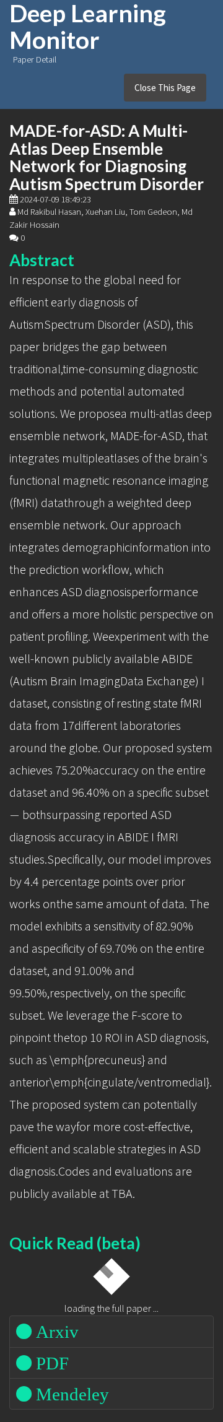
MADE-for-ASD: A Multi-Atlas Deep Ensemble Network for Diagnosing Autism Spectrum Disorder (106, 157)
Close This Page (165, 87)
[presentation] (14, 815)
